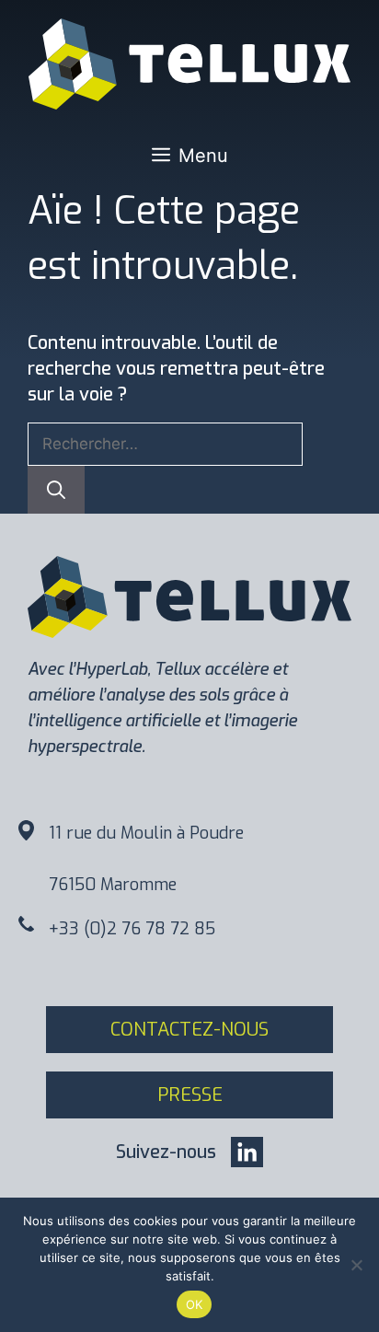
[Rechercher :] (165, 443)
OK (194, 1304)
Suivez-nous (166, 1152)
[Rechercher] (56, 490)
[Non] (356, 1265)
